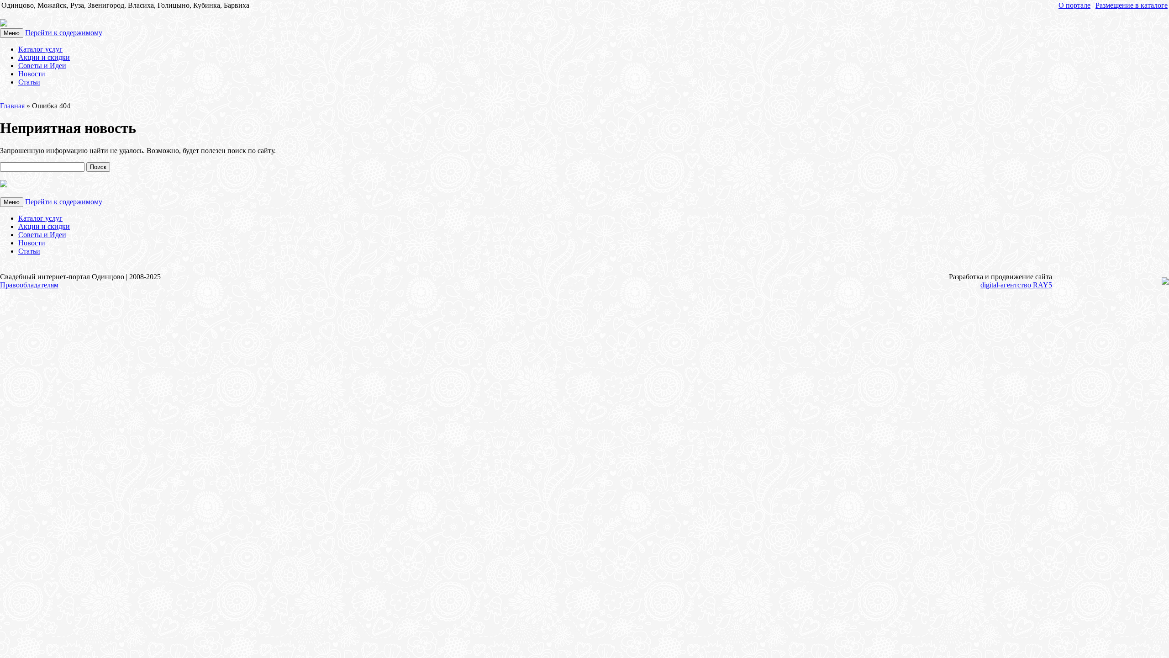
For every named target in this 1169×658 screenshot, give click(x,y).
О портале (1074, 5)
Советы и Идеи (42, 65)
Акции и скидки (44, 57)
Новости (31, 74)
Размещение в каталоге (1131, 5)
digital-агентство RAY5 (1016, 285)
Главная (12, 106)
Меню (12, 33)
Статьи (29, 82)
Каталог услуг (40, 49)
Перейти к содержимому (63, 33)
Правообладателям (29, 285)
